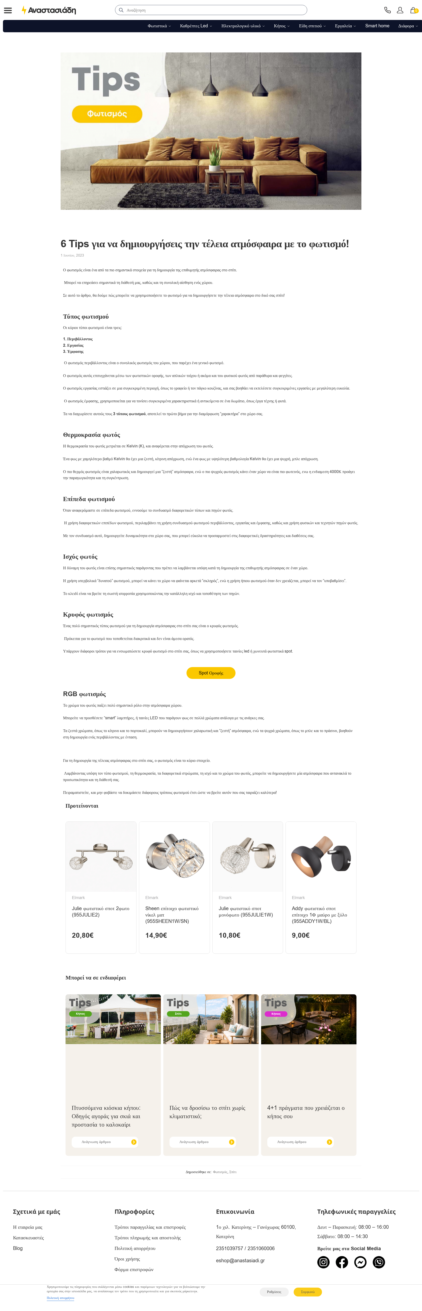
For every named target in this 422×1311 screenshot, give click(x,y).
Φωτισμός (220, 1172)
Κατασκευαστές (28, 1237)
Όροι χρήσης (127, 1259)
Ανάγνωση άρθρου (96, 1142)
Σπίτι (232, 1172)
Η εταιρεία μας (27, 1227)
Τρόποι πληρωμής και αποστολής (148, 1237)
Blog (18, 1248)
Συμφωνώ (308, 1292)
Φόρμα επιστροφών (134, 1269)
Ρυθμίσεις (274, 1292)
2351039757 (229, 1248)
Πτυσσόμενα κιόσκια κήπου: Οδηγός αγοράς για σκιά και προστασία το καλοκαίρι (106, 1116)
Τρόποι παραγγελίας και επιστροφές (150, 1227)
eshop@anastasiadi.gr (240, 1260)
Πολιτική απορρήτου (135, 1248)
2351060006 (261, 1248)
